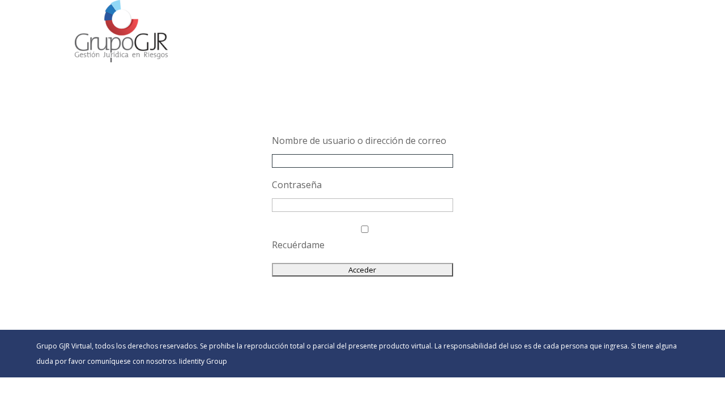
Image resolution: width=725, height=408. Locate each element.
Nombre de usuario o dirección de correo (359, 140)
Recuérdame (298, 245)
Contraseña (297, 184)
